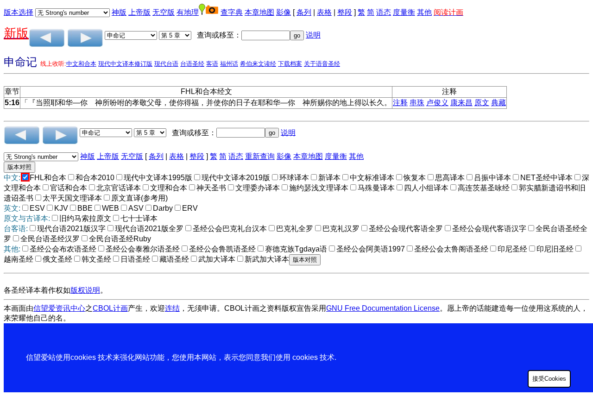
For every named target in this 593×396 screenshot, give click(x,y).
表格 (324, 12)
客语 (212, 63)
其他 (424, 12)
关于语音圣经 (322, 63)
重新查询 (260, 156)
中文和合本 (81, 63)
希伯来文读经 (258, 63)
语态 (383, 12)
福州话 (229, 63)
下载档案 (290, 63)
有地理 (188, 12)
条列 (303, 12)
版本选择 (18, 12)
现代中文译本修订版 (125, 63)
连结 (172, 308)
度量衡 (404, 12)
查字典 (232, 12)
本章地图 (259, 12)
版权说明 (85, 290)
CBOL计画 (110, 308)
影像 (283, 12)
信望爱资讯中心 (59, 308)
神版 (119, 12)
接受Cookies (549, 378)
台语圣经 (192, 63)
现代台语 (166, 63)
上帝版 (139, 12)
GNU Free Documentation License (383, 308)
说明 (313, 35)
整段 (344, 12)
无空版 (163, 12)
